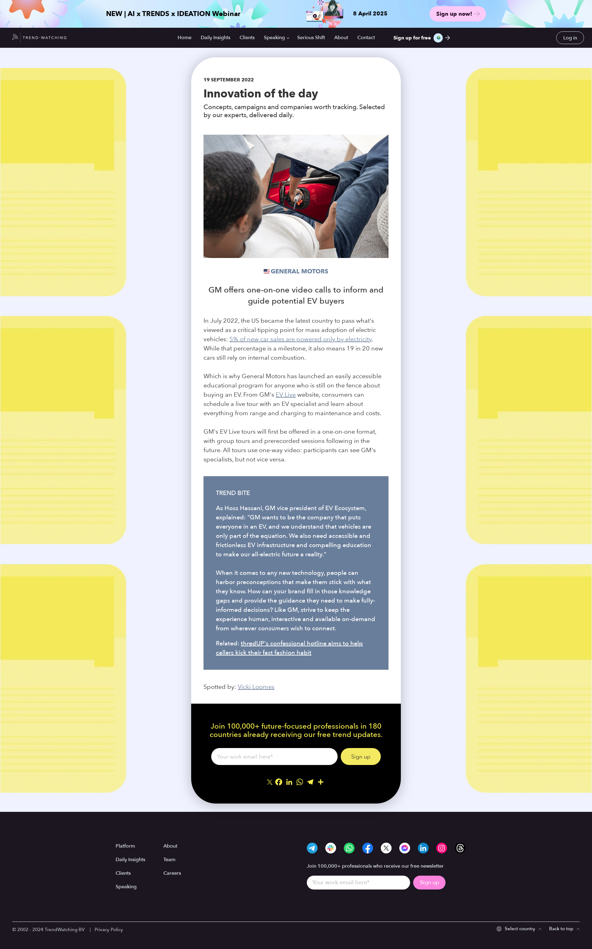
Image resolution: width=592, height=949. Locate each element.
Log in (570, 38)
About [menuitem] (341, 37)
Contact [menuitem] (366, 37)
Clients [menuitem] (247, 37)
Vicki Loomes (256, 686)
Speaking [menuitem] (274, 37)
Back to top (561, 929)
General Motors (299, 271)
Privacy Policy (109, 930)
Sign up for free (412, 38)
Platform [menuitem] (125, 846)
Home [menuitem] (184, 37)
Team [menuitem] (169, 859)
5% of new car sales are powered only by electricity (300, 339)
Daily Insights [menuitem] (215, 37)
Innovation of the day (261, 93)
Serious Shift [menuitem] (311, 37)
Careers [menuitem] (172, 873)
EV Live (286, 394)
